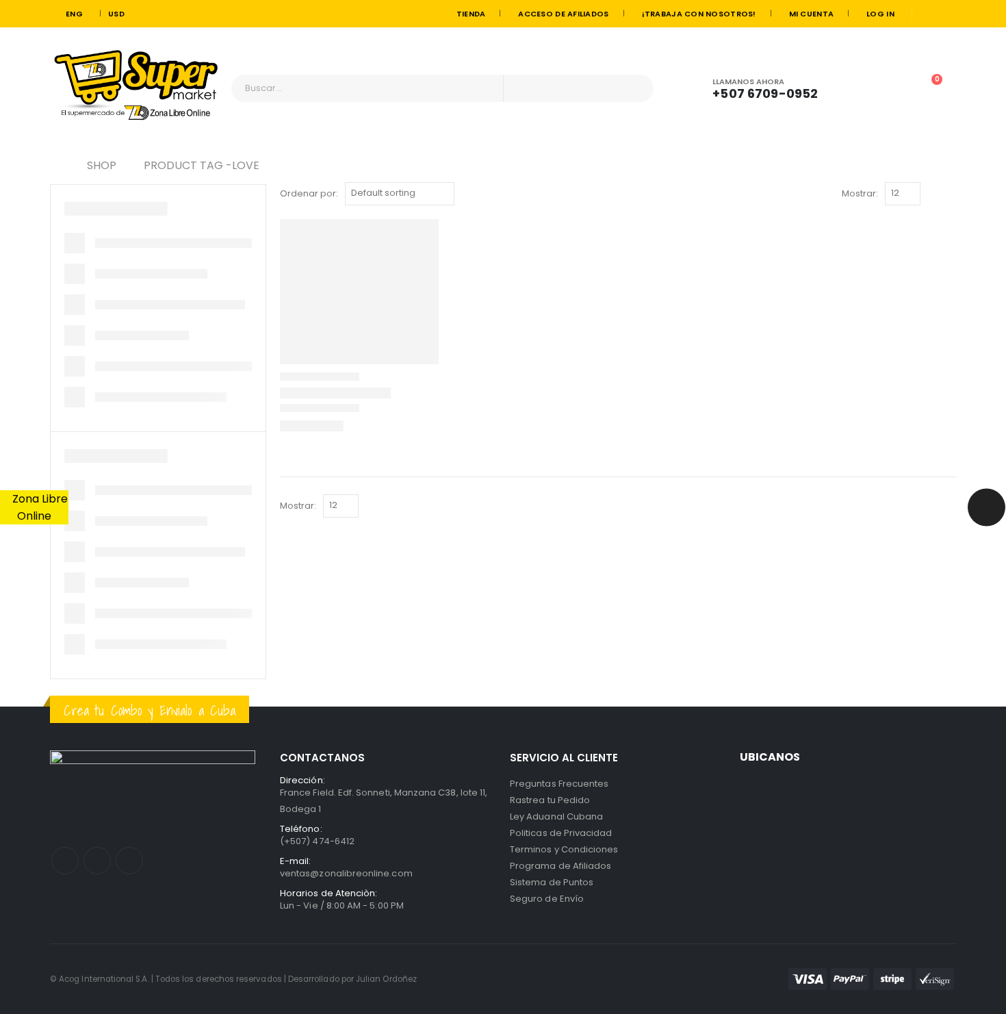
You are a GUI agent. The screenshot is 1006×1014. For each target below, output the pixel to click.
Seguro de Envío (547, 898)
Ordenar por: (309, 193)
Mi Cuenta (811, 13)
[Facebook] (928, 14)
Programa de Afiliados (560, 865)
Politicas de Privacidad (561, 832)
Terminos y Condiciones (564, 849)
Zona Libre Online (39, 507)
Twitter (97, 860)
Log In (880, 13)
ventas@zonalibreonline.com (346, 873)
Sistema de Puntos (551, 882)
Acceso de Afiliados (563, 13)
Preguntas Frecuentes (559, 783)
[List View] (949, 193)
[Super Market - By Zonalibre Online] (135, 88)
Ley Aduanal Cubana (556, 816)
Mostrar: (860, 193)
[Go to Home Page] (55, 165)
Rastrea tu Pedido (550, 800)
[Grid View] (933, 193)
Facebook (65, 860)
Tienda (471, 13)
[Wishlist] (891, 88)
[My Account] (853, 88)
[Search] (635, 88)
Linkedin (129, 860)
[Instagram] (947, 14)
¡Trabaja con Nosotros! (699, 13)
